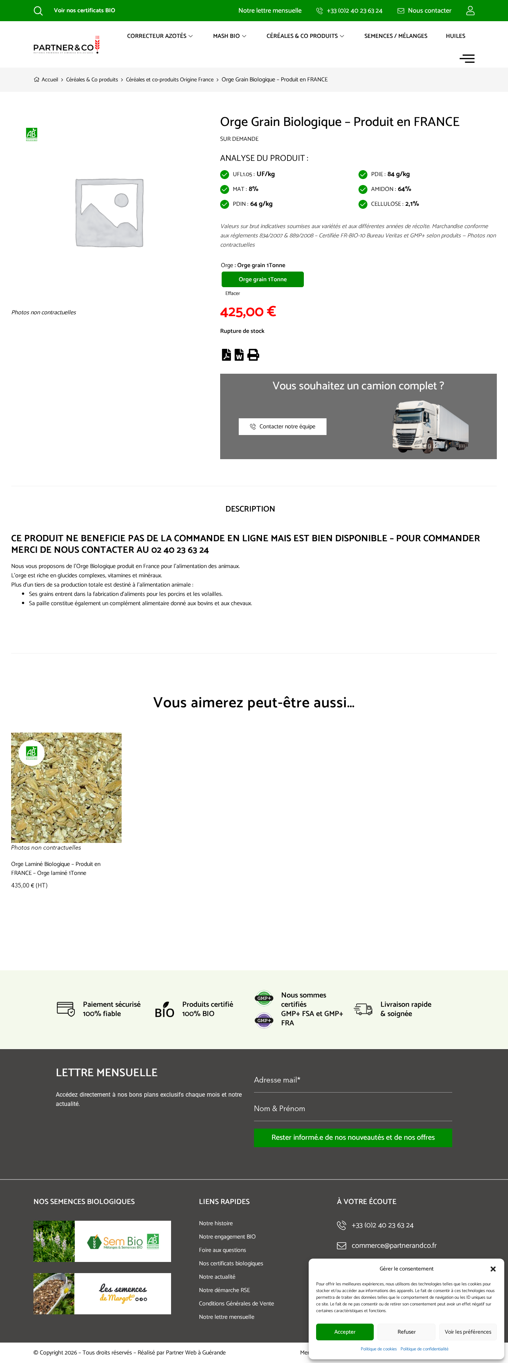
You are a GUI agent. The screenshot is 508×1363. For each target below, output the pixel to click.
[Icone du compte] (470, 10)
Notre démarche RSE (224, 1290)
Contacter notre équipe (287, 427)
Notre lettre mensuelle (226, 1317)
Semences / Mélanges (395, 36)
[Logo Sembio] (123, 1241)
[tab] (250, 509)
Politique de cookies (379, 1349)
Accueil (50, 79)
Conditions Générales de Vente (236, 1304)
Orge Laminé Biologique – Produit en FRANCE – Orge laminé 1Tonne (55, 868)
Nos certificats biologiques (231, 1264)
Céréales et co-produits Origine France (169, 79)
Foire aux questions (222, 1250)
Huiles (455, 36)
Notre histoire (216, 1223)
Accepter (345, 1332)
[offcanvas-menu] (467, 58)
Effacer (232, 293)
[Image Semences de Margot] (53, 1293)
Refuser (407, 1332)
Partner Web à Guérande (196, 1353)
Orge (227, 265)
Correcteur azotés (156, 36)
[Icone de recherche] (38, 11)
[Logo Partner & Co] (66, 44)
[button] (493, 1269)
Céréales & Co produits (302, 36)
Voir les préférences (468, 1332)
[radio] (263, 279)
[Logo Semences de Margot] (123, 1294)
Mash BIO (226, 36)
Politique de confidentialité (424, 1349)
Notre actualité (217, 1277)
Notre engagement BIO (227, 1237)
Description (250, 509)
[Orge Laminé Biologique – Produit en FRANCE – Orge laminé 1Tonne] (66, 792)
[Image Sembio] (54, 1241)
